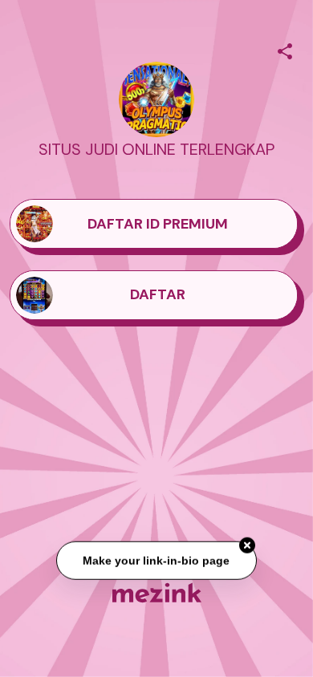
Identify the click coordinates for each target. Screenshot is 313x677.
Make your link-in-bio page (156, 560)
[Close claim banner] (247, 545)
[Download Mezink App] (156, 592)
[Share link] (285, 49)
